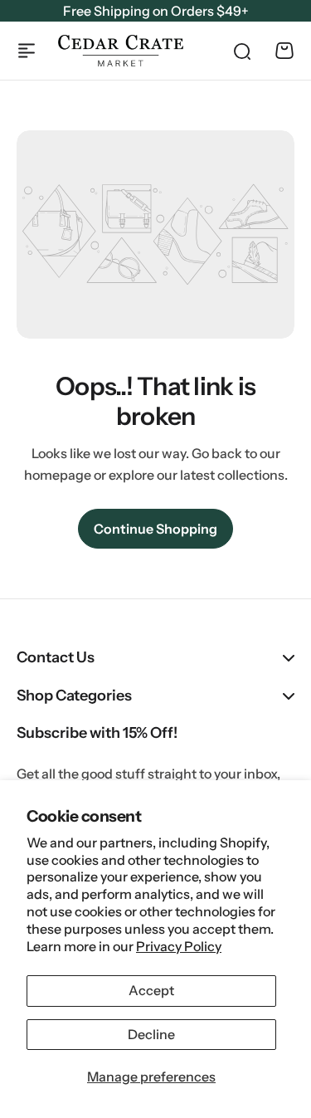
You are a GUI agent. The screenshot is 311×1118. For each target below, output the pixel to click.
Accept (151, 990)
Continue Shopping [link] (155, 528)
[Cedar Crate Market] (120, 50)
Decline (151, 1034)
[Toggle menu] (26, 50)
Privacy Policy (178, 946)
